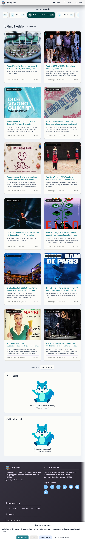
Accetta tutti (22, 537)
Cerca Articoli (13, 508)
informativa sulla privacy (61, 537)
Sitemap (37, 508)
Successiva (46, 367)
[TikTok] (65, 487)
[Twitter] (58, 487)
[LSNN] (77, 487)
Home (58, 3)
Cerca (69, 3)
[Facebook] (46, 487)
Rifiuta (34, 537)
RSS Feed (32, 26)
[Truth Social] (46, 492)
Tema (80, 2)
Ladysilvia (16, 467)
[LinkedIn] (71, 487)
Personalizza (45, 537)
